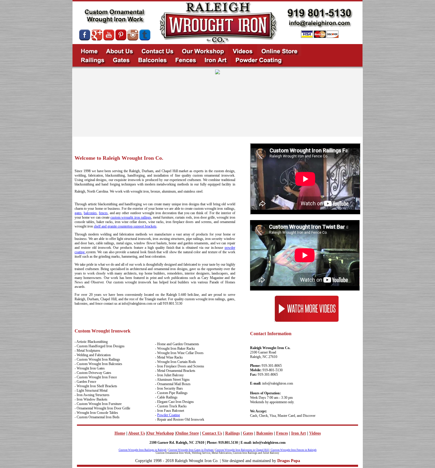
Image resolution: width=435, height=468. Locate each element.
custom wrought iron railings (130, 217)
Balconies (264, 433)
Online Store (187, 433)
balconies (90, 213)
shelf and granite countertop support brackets (125, 226)
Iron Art (298, 433)
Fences (282, 433)
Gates (248, 433)
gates (78, 213)
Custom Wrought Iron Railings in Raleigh (143, 449)
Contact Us (212, 433)
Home (120, 433)
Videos (315, 433)
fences (103, 213)
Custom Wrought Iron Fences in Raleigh (294, 449)
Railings (232, 433)
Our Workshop (160, 433)
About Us (136, 433)
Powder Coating (168, 415)
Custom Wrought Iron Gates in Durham (191, 449)
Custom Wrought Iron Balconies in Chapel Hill (242, 449)
